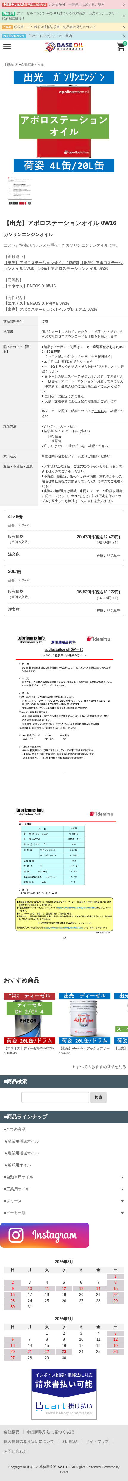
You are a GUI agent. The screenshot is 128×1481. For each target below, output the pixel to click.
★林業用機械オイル (21, 1141)
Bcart (64, 1472)
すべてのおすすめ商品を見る (101, 1066)
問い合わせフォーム (66, 456)
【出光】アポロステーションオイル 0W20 (71, 268)
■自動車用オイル (31, 64)
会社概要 (11, 1432)
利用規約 (70, 1441)
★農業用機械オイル (21, 1153)
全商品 (9, 64)
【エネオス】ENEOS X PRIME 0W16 (36, 303)
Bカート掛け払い (69, 446)
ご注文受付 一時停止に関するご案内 (76, 4)
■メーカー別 (15, 1213)
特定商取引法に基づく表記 (50, 1432)
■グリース (13, 1201)
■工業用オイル (16, 1189)
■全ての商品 (15, 1129)
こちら (99, 411)
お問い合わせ (15, 1451)
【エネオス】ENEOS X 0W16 (30, 286)
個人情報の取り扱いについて (29, 1441)
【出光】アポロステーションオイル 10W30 (41, 263)
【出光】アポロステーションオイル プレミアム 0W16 (50, 309)
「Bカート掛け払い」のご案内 (49, 36)
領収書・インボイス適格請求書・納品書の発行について (55, 27)
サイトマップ (97, 1441)
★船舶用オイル (17, 1165)
